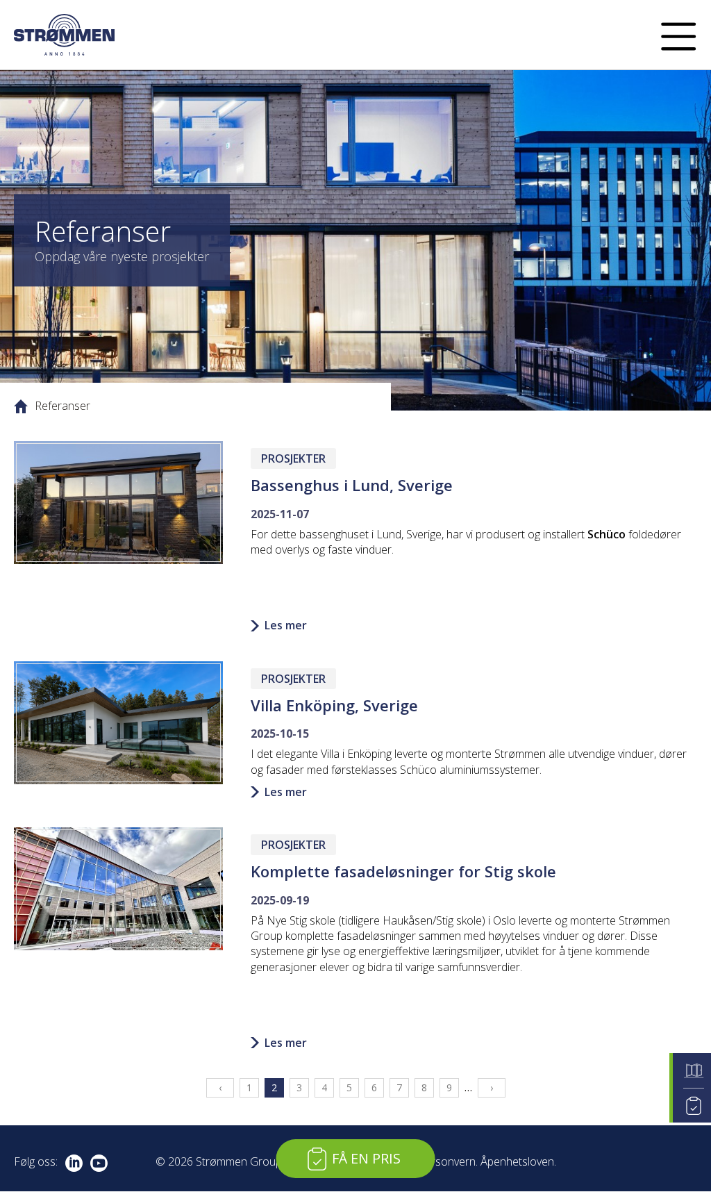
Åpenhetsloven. (518, 1161)
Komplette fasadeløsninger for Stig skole (403, 871)
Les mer (286, 625)
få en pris (366, 1158)
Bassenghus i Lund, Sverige (352, 484)
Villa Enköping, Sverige (334, 705)
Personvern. (448, 1161)
